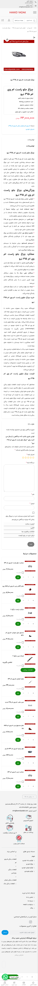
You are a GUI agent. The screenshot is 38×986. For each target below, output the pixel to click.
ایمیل (32, 504)
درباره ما (30, 901)
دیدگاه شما (30, 463)
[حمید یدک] (17, 12)
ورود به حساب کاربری (9, 20)
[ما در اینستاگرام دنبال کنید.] (30, 922)
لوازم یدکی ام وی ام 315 (18, 28)
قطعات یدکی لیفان (10, 880)
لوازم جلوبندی (28, 871)
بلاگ (31, 908)
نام (32, 494)
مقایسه (18, 573)
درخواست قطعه (28, 905)
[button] (7, 40)
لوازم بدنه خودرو (28, 860)
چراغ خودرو (29, 864)
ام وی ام (29, 28)
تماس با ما (29, 897)
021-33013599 (29, 3)
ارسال (5, 932)
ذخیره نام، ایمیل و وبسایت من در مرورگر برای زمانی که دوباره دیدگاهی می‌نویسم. (20, 518)
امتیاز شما (30, 455)
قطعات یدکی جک (9, 884)
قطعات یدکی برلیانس (12, 871)
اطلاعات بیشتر (28, 670)
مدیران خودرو (30, 129)
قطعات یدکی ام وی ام (10, 861)
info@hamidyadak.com (26, 7)
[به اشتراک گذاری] (34, 38)
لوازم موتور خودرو (27, 868)
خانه (35, 28)
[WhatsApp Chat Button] (5, 977)
